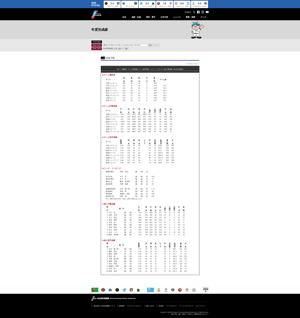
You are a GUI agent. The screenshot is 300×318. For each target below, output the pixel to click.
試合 (124, 17)
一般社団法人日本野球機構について (104, 306)
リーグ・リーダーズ (156, 69)
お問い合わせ (150, 306)
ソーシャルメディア (186, 306)
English (188, 12)
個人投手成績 (177, 69)
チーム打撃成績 (133, 69)
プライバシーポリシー (135, 306)
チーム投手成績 (144, 69)
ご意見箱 (160, 306)
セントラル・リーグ (112, 45)
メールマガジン (172, 306)
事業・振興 (190, 17)
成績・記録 (136, 17)
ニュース (177, 17)
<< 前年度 (189, 64)
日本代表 (164, 17)
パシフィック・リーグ (131, 45)
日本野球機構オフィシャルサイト (102, 14)
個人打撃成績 (168, 69)
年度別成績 (97, 42)
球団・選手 (150, 17)
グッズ (203, 17)
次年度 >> (196, 64)
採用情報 (121, 306)
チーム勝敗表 (122, 69)
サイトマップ (201, 306)
